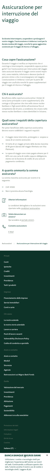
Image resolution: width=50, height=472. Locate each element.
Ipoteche (7, 267)
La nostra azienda (11, 320)
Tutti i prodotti (10, 285)
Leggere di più (25, 469)
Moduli (7, 361)
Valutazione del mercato (14, 387)
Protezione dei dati (11, 425)
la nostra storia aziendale (14, 325)
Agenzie (7, 370)
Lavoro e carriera (11, 329)
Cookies (7, 443)
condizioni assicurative (30, 208)
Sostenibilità (9, 410)
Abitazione (8, 401)
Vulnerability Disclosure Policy (16, 338)
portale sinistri (28, 220)
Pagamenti (8, 406)
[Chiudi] (47, 455)
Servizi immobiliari (11, 302)
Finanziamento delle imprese (16, 298)
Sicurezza (8, 365)
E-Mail (11, 232)
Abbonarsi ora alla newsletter (16, 415)
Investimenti (9, 276)
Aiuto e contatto (11, 356)
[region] (25, 462)
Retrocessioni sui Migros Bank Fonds (19, 374)
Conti (6, 262)
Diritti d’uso (8, 438)
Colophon (7, 434)
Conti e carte (9, 307)
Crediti (7, 271)
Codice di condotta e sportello (16, 343)
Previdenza (8, 280)
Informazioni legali (11, 430)
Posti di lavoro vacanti (13, 334)
